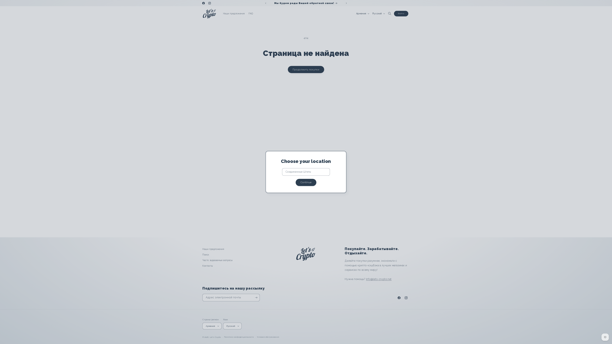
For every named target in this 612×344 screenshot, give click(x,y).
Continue (306, 182)
